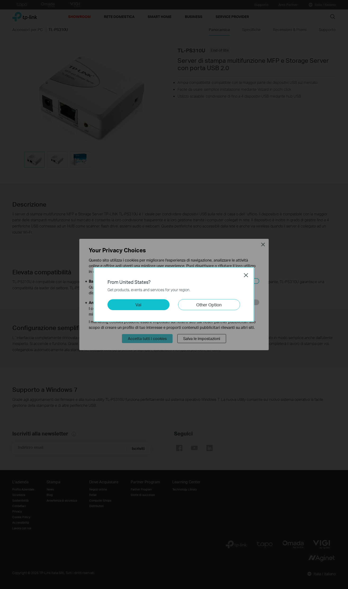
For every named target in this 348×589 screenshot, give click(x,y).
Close (246, 275)
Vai (138, 304)
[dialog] (174, 294)
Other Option (209, 304)
